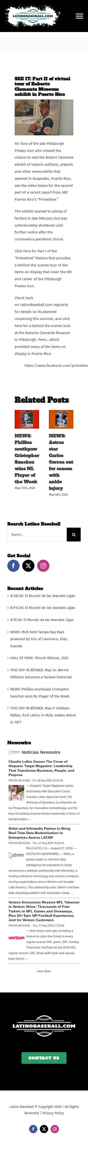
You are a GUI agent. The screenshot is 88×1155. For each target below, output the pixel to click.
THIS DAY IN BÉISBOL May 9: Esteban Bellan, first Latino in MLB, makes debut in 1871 (43, 715)
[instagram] (55, 1129)
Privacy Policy (53, 1113)
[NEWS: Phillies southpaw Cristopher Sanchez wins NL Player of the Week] (27, 412)
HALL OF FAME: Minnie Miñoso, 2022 (39, 658)
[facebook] (33, 1129)
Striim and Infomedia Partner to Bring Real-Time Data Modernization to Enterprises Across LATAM (39, 833)
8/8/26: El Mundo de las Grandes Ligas (42, 620)
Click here (23, 251)
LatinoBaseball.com (36, 305)
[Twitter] (28, 566)
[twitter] (44, 1129)
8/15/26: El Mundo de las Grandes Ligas (42, 608)
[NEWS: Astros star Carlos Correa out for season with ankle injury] (61, 412)
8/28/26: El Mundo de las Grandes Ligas (42, 596)
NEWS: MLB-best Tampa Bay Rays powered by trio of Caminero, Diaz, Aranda (39, 639)
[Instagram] (43, 566)
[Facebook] (13, 566)
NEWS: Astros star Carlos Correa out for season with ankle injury (61, 462)
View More (44, 971)
